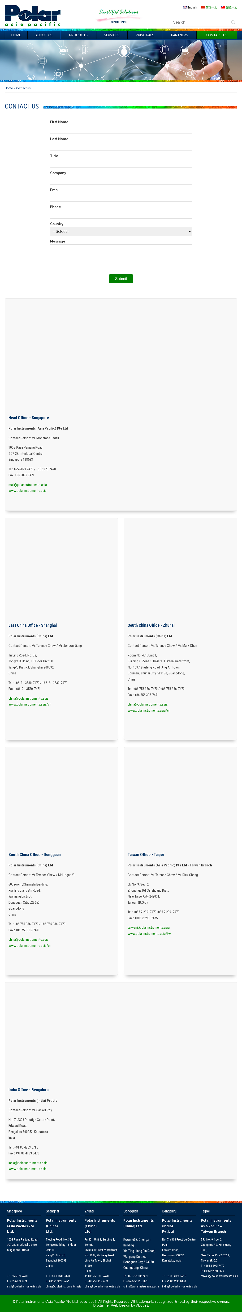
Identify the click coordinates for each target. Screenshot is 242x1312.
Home (16, 35)
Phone (55, 207)
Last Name (59, 139)
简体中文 (211, 7)
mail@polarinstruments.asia (28, 485)
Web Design (120, 1305)
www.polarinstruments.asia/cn (30, 704)
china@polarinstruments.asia (28, 698)
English (192, 7)
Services (112, 35)
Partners (179, 35)
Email (55, 190)
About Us (43, 35)
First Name (59, 122)
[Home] (33, 25)
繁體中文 (231, 7)
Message (57, 241)
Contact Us (217, 35)
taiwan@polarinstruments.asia (149, 927)
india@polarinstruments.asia (28, 1163)
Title (54, 156)
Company (58, 173)
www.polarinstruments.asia (28, 491)
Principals (145, 35)
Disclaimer (101, 1305)
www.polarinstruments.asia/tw (149, 934)
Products (78, 35)
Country (57, 224)
